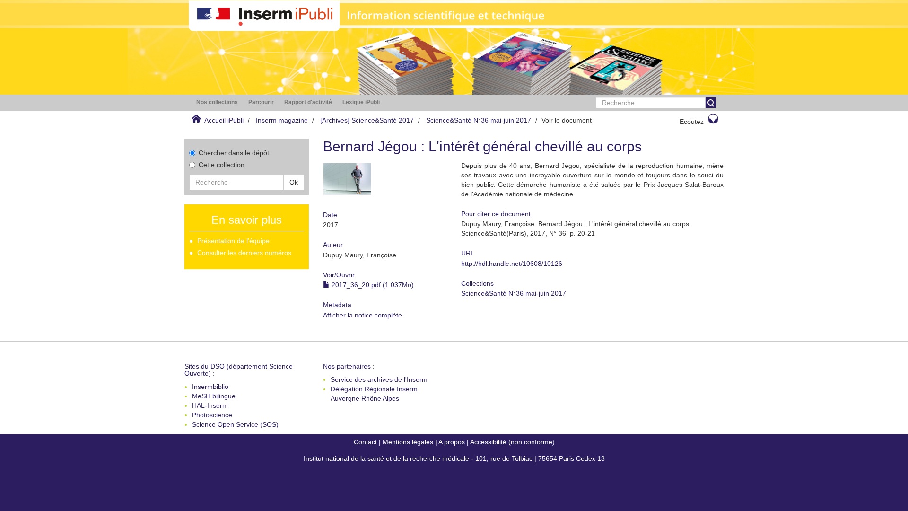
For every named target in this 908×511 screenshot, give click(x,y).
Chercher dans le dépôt (234, 153)
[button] (217, 102)
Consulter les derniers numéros (244, 252)
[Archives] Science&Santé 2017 (367, 120)
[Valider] (710, 102)
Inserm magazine (282, 120)
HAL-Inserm (210, 405)
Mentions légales (408, 442)
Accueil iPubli (224, 120)
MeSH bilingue (214, 396)
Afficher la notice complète (362, 315)
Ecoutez (692, 121)
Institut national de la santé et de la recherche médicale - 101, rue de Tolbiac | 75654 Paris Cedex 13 (454, 458)
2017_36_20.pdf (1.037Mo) (372, 285)
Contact (365, 442)
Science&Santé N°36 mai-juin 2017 (478, 120)
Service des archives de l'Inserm (379, 379)
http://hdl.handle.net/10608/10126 (511, 263)
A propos (451, 442)
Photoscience (212, 415)
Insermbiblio (210, 386)
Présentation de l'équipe (233, 241)
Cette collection (221, 164)
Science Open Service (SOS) (235, 424)
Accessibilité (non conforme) (512, 442)
